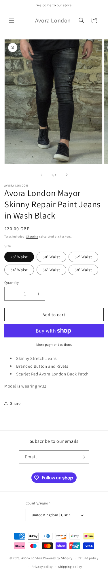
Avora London (31, 558)
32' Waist (83, 256)
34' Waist (19, 269)
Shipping (32, 236)
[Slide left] (41, 174)
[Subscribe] (82, 457)
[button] (11, 20)
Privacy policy (42, 567)
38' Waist (83, 269)
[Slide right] (66, 174)
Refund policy (88, 558)
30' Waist (51, 256)
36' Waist (51, 269)
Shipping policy (70, 567)
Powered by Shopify (58, 558)
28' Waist (19, 256)
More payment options (54, 344)
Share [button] (15, 403)
